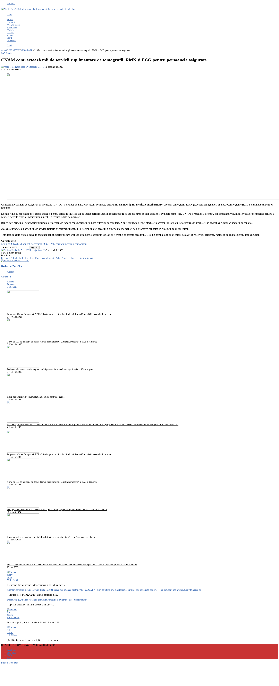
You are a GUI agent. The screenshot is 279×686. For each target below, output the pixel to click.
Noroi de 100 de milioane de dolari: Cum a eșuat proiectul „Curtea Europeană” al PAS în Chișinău (52, 341)
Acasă (4, 50)
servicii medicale (65, 243)
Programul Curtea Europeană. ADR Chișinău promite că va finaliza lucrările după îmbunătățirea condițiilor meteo (59, 314)
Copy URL (34, 247)
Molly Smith (12, 580)
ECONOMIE (12, 27)
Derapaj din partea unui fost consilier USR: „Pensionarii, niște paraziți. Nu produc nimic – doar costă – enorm (57, 509)
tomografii (81, 243)
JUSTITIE (11, 35)
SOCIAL (10, 30)
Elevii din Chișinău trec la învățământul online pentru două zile (36, 397)
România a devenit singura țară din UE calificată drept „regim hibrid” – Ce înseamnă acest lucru (51, 537)
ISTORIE (10, 33)
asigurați (5, 243)
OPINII (9, 38)
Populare (11, 284)
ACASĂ (10, 20)
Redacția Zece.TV (37, 67)
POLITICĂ (11, 22)
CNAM (15, 243)
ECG (45, 243)
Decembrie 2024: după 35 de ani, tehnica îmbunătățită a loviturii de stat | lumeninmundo (47, 599)
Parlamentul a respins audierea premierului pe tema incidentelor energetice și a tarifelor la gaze (50, 369)
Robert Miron (13, 617)
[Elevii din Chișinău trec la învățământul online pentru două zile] (23, 394)
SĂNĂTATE (26, 50)
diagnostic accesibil (31, 243)
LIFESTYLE (13, 50)
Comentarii (6, 276)
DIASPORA (11, 40)
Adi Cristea (12, 635)
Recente (10, 281)
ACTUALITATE (13, 25)
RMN (52, 243)
